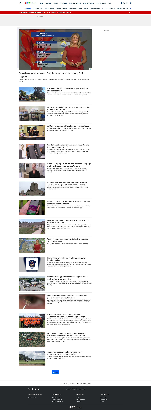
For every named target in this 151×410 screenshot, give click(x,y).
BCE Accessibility (32, 397)
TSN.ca (78, 401)
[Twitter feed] (29, 389)
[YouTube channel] (35, 389)
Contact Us (112, 8)
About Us (104, 8)
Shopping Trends (88, 3)
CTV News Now (101, 3)
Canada (48, 3)
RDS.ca (102, 401)
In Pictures (63, 3)
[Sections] (20, 3)
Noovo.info (103, 397)
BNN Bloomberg (80, 399)
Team (89, 383)
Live (110, 3)
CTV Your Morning (75, 3)
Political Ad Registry (57, 401)
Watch (56, 3)
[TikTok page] (32, 389)
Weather (65, 8)
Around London (49, 8)
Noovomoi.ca (104, 399)
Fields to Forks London (75, 8)
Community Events (95, 8)
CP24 (77, 397)
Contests (58, 8)
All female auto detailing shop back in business (68, 126)
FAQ (78, 383)
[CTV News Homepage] (30, 3)
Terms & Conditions (57, 399)
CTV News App (65, 383)
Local (41, 3)
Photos (86, 8)
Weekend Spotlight (122, 8)
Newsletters (83, 383)
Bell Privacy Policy (57, 397)
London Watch (39, 8)
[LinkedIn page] (39, 389)
